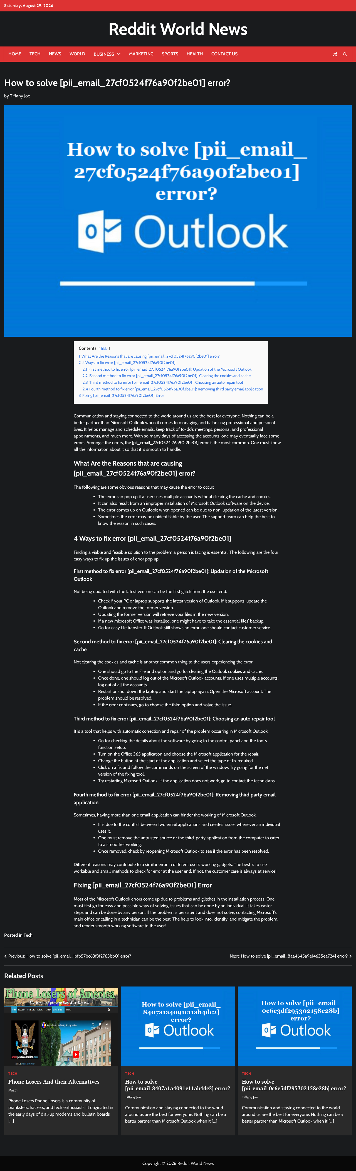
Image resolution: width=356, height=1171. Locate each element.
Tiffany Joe (20, 96)
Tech (35, 53)
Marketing (141, 53)
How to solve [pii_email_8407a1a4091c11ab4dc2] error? (177, 1085)
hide (104, 348)
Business (104, 54)
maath (13, 1090)
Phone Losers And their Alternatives (54, 1081)
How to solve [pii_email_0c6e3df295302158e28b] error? (294, 1085)
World (77, 53)
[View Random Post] (335, 54)
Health (195, 53)
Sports (170, 53)
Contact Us (224, 53)
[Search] (345, 54)
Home (14, 53)
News (55, 53)
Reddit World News (178, 29)
